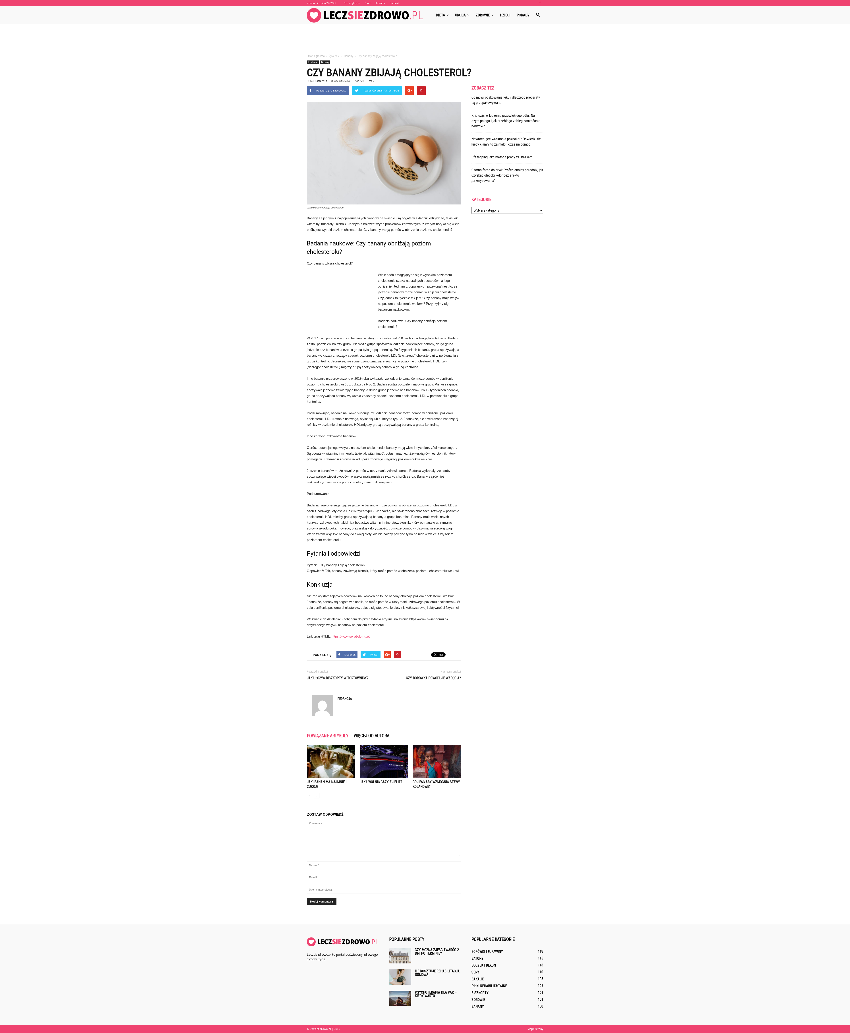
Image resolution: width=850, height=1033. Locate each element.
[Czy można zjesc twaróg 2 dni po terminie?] (400, 955)
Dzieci (505, 15)
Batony (477, 958)
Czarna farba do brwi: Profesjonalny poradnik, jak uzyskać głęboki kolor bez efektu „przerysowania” (507, 175)
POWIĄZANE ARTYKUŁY (327, 735)
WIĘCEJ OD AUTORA (371, 735)
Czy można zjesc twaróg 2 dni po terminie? (437, 951)
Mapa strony (535, 1029)
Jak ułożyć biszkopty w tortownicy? (337, 678)
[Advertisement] (425, 39)
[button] (538, 15)
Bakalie (477, 979)
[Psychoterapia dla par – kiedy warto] (400, 998)
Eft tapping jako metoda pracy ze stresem (501, 157)
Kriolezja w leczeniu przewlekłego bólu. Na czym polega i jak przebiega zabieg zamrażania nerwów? (505, 120)
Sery (475, 972)
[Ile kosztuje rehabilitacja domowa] (400, 977)
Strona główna (352, 3)
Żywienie (312, 62)
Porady (523, 15)
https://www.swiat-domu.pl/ (351, 636)
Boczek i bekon (483, 965)
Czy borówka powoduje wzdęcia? (433, 678)
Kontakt (394, 3)
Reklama (380, 3)
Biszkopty (480, 993)
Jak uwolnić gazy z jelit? (381, 782)
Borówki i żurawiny (487, 951)
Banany (325, 62)
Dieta (440, 15)
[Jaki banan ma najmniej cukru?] (331, 761)
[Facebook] (540, 3)
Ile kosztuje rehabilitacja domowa (437, 973)
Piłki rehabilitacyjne (489, 986)
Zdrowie (483, 15)
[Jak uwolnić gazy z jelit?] (384, 761)
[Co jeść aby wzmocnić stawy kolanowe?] (437, 761)
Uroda (460, 15)
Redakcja (321, 80)
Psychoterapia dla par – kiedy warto (436, 994)
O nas (368, 3)
